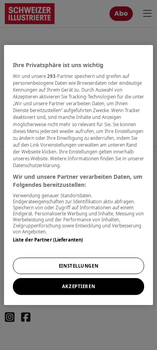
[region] (78, 175)
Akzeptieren (78, 287)
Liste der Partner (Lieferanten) (48, 240)
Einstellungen (78, 266)
